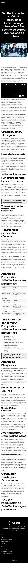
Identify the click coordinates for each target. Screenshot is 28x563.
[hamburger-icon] (12, 2)
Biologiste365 (17, 268)
